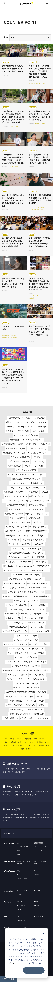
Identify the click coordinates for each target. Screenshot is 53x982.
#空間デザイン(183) (14, 514)
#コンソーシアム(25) (35, 418)
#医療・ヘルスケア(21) (28, 444)
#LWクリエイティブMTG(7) (26, 601)
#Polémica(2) (39, 679)
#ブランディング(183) (20, 522)
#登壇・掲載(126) (16, 701)
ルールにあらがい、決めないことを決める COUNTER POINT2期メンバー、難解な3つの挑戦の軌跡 (13, 236)
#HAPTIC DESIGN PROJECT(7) (20, 692)
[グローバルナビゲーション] (46, 3)
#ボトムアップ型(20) (17, 675)
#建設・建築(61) (38, 431)
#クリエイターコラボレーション (37, 83)
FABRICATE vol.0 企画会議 (13, 325)
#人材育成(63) (14, 466)
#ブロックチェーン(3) (39, 631)
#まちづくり (12, 126)
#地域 (17, 126)
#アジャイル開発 (39, 207)
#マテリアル (15, 337)
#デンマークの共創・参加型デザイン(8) (26, 592)
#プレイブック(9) (16, 648)
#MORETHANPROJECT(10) (26, 688)
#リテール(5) (41, 427)
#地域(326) (37, 522)
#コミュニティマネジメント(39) (26, 479)
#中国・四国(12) (10, 718)
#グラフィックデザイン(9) (26, 435)
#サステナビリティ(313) (16, 496)
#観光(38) (36, 457)
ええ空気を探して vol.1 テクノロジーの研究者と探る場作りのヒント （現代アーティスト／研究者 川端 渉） (13, 152)
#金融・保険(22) (17, 518)
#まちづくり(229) (25, 535)
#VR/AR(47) (21, 492)
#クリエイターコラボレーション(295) (26, 509)
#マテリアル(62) (14, 487)
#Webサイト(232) (42, 500)
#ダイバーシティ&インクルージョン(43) (26, 474)
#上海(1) (22, 588)
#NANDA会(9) (43, 566)
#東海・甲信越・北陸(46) (19, 714)
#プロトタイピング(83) (18, 461)
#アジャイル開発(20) (20, 457)
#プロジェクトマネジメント (36, 209)
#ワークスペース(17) (36, 448)
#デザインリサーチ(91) (16, 527)
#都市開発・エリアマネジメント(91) (26, 440)
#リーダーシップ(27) (38, 644)
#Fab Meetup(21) (15, 622)
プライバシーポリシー (18, 963)
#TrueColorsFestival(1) (39, 588)
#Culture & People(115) (14, 583)
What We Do (9, 843)
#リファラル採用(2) (14, 705)
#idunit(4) (39, 579)
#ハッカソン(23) (15, 653)
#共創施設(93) (8, 444)
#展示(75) (45, 444)
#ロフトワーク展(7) (24, 696)
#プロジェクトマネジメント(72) (16, 500)
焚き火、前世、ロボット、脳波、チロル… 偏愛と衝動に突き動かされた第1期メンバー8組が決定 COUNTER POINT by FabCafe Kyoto (13, 370)
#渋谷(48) (30, 705)
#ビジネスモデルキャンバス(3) (26, 666)
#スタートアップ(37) (15, 448)
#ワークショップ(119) (35, 653)
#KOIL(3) (42, 692)
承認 (34, 970)
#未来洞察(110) (36, 483)
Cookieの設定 (8, 979)
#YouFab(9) (37, 544)
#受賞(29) (41, 705)
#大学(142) (41, 535)
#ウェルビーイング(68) (33, 466)
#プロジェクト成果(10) (16, 605)
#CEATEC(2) (40, 662)
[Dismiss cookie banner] (44, 934)
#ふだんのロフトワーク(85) (18, 561)
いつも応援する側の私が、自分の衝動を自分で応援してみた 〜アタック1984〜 (13, 66)
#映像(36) (10, 535)
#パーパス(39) (37, 461)
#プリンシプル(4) (15, 609)
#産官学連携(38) (40, 531)
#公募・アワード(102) (35, 487)
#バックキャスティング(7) (19, 679)
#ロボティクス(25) (18, 483)
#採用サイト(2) (40, 614)
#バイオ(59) (13, 540)
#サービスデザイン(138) (36, 514)
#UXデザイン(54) (24, 427)
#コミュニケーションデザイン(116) (33, 453)
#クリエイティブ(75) (35, 609)
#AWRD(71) (38, 553)
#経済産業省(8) (16, 709)
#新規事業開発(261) (16, 505)
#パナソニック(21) (35, 701)
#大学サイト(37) (13, 618)
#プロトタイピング (7, 337)
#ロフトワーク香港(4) (39, 596)
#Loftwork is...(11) (40, 570)
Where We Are (9, 871)
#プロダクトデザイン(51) (17, 431)
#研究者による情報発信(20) (15, 596)
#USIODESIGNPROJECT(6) (26, 683)
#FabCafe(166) (14, 557)
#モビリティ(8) (36, 627)
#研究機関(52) (9, 453)
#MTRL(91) (8, 566)
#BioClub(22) (25, 614)
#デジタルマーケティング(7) (16, 570)
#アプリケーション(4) (36, 422)
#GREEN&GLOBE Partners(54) (26, 574)
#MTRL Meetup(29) (18, 627)
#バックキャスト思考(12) (32, 540)
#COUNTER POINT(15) (19, 553)
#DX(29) (44, 492)
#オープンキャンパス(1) (26, 635)
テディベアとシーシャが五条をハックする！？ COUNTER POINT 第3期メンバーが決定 (13, 280)
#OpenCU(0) (43, 718)
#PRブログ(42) (9, 588)
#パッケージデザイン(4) (26, 657)
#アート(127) (24, 531)
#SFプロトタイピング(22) (20, 579)
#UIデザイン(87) (34, 518)
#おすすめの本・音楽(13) (34, 618)
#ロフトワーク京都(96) (34, 557)
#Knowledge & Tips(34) (37, 583)
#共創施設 (31, 298)
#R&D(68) (9, 427)
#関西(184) (39, 714)
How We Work (9, 861)
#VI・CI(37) (10, 531)
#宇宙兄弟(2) (41, 696)
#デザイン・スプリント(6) (26, 640)
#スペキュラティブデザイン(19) (17, 670)
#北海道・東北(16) (34, 709)
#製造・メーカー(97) (15, 422)
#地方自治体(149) (15, 418)
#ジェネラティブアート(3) (15, 631)
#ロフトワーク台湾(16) (19, 544)
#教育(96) (8, 492)
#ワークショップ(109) (26, 470)
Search (4, 3)
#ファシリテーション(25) (15, 644)
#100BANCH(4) (34, 548)
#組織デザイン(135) (38, 496)
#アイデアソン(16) (35, 648)
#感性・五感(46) (41, 670)
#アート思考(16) (36, 675)
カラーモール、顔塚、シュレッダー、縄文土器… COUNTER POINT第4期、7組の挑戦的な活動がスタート (13, 194)
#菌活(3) (9, 696)
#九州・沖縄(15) (27, 718)
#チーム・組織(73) (37, 605)
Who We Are (9, 833)
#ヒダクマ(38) (17, 548)
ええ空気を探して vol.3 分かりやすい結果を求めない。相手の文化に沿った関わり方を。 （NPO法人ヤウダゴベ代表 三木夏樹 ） (13, 110)
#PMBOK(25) (11, 614)
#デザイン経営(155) (36, 505)
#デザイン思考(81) (37, 527)
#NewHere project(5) (35, 622)
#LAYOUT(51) (39, 561)
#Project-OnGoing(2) (25, 566)
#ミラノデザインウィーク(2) (19, 662)
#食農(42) (33, 492)
